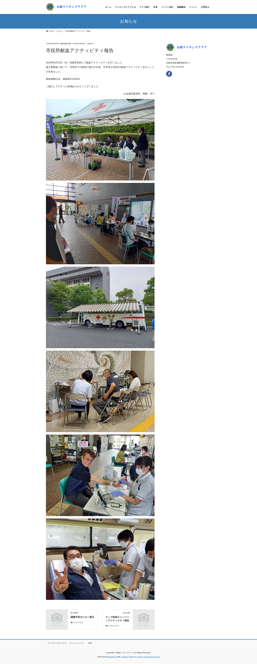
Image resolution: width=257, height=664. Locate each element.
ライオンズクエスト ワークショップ (66, 643)
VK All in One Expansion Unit (148, 657)
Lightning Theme (127, 657)
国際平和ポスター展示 (82, 617)
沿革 (90, 643)
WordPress (112, 657)
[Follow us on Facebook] (169, 74)
